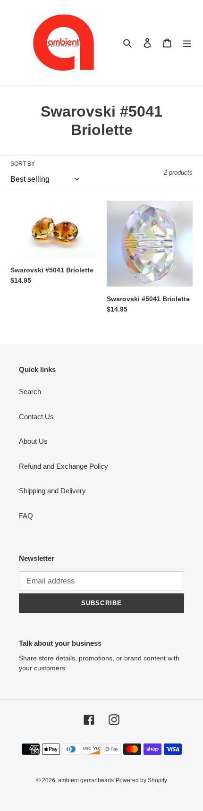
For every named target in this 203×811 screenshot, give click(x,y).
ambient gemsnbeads (86, 780)
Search (30, 392)
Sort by (22, 164)
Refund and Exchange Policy (63, 466)
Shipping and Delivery (52, 491)
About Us (33, 441)
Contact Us (36, 417)
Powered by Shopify (141, 780)
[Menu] (187, 43)
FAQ (26, 516)
